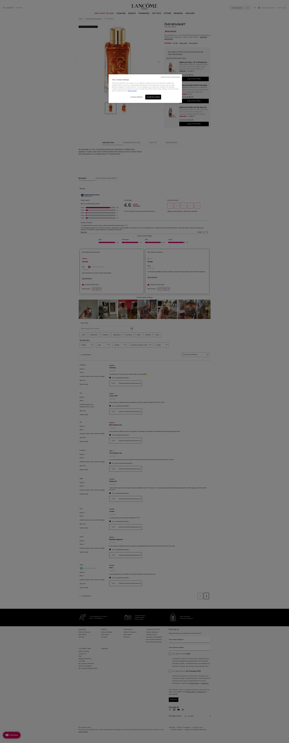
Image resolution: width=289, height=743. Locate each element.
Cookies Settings (136, 96)
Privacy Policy (132, 91)
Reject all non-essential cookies (170, 77)
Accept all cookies (153, 97)
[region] (145, 88)
